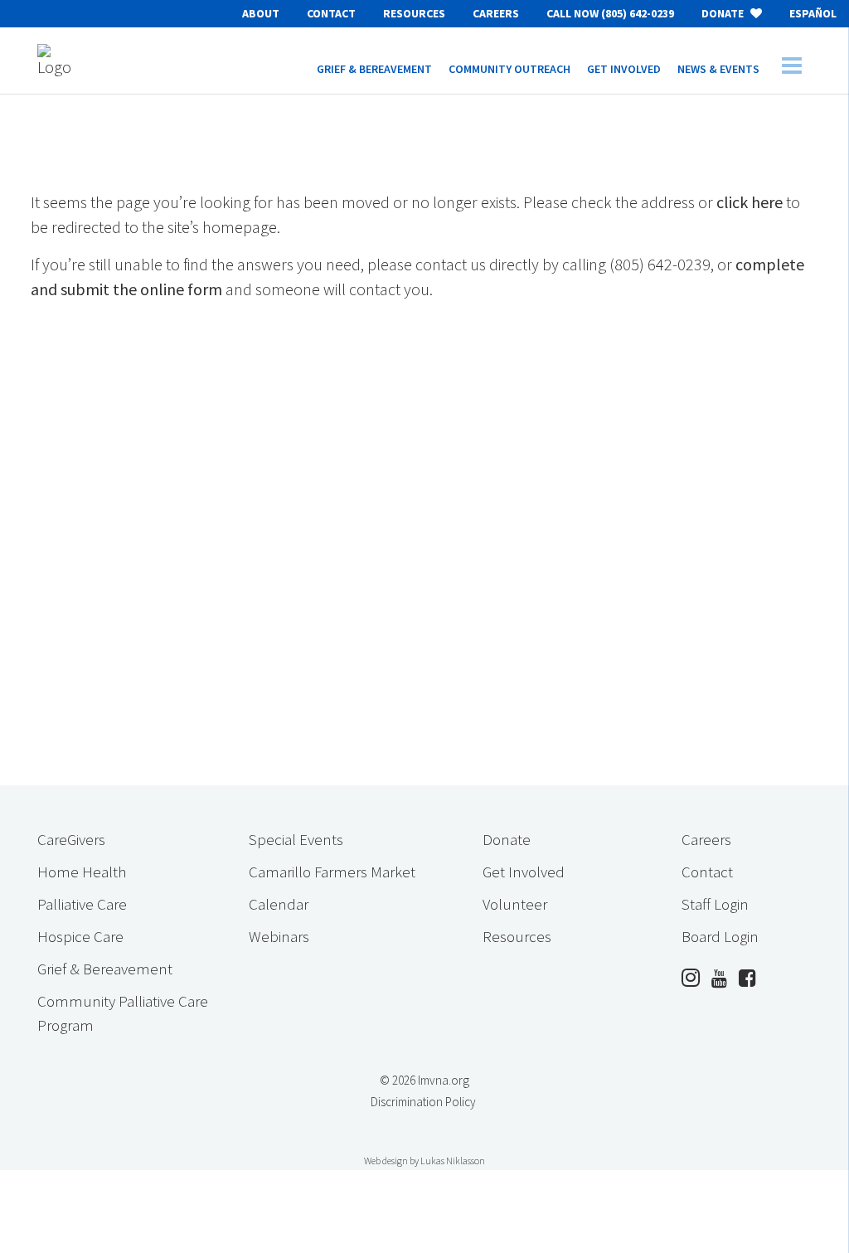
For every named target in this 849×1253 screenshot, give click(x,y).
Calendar (278, 904)
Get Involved (524, 871)
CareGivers (71, 839)
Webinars (279, 936)
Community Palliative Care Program (122, 1013)
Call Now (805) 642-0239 (610, 13)
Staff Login (715, 904)
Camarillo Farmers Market (332, 871)
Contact (331, 13)
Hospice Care (80, 936)
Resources (414, 13)
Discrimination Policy (423, 1102)
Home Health (81, 871)
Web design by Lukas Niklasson (424, 1160)
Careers (496, 13)
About (260, 13)
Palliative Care (82, 904)
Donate (723, 13)
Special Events (296, 839)
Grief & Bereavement (104, 969)
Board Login (720, 936)
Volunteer (515, 904)
